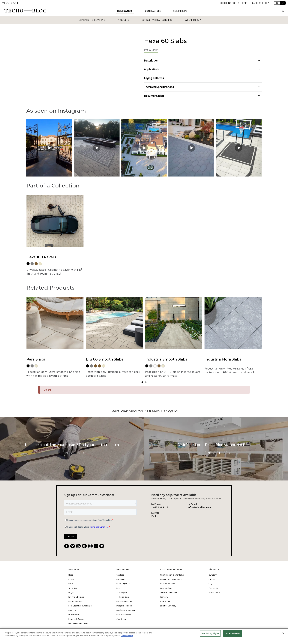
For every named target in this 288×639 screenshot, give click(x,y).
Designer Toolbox (124, 606)
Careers (211, 579)
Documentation (154, 95)
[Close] (283, 633)
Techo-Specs (121, 592)
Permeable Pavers (76, 619)
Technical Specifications (159, 87)
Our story (212, 575)
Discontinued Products (78, 623)
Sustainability (214, 592)
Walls (70, 583)
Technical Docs (122, 597)
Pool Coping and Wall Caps (80, 606)
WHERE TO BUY (193, 19)
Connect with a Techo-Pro (157, 19)
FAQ (210, 583)
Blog (118, 588)
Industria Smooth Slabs (166, 359)
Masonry (72, 610)
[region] (144, 633)
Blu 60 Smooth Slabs (104, 359)
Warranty (164, 597)
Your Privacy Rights (210, 633)
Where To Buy (9, 2)
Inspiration (121, 579)
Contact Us (213, 588)
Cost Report (121, 619)
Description (151, 60)
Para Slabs (35, 359)
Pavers (71, 579)
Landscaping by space (125, 610)
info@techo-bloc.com (199, 507)
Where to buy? (166, 588)
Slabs (70, 575)
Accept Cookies (232, 633)
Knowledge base (123, 583)
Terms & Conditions (168, 592)
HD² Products (74, 614)
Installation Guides (124, 601)
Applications (151, 69)
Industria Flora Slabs (222, 359)
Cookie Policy (127, 635)
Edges (71, 592)
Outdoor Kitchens (75, 601)
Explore (155, 516)
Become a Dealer (167, 583)
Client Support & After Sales (172, 575)
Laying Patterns (154, 78)
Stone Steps (73, 588)
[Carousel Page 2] (146, 382)
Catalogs (120, 575)
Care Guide (165, 601)
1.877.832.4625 (159, 507)
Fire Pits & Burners (76, 597)
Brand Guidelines (123, 614)
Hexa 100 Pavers (41, 257)
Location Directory (168, 606)
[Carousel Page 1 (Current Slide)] (142, 382)
